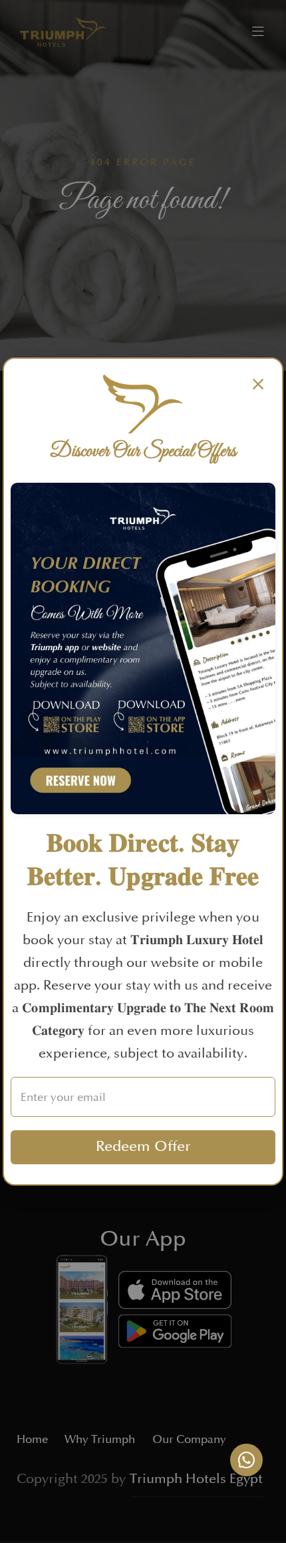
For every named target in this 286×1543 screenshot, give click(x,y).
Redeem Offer (143, 1147)
